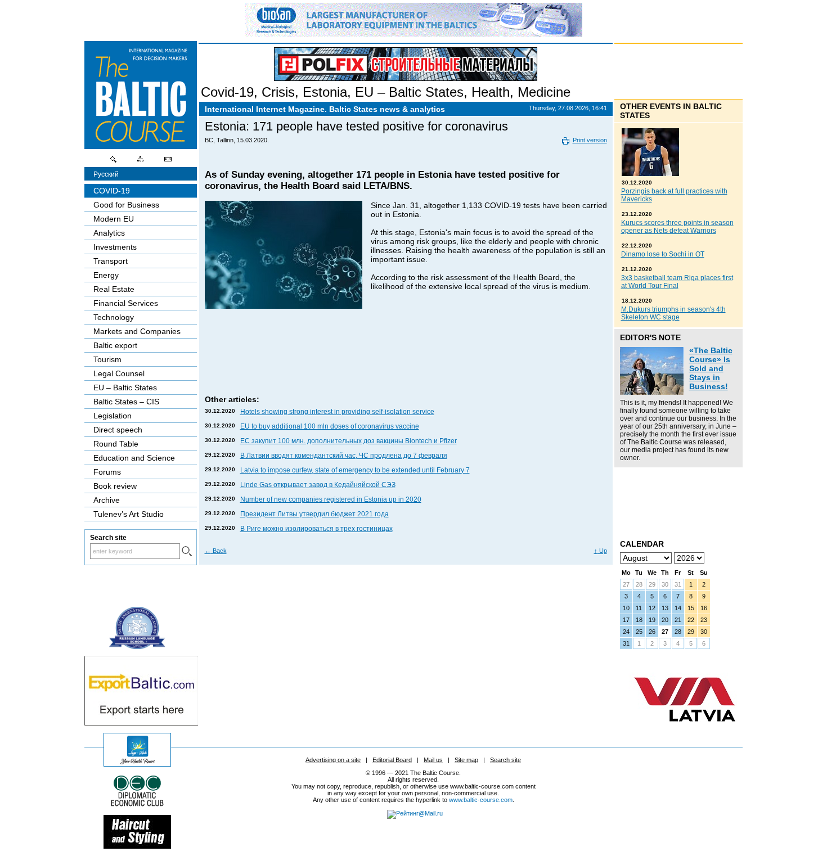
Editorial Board (392, 759)
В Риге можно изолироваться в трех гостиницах (316, 529)
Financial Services (125, 303)
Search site (505, 759)
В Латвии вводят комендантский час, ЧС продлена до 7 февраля (343, 455)
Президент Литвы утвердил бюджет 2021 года (314, 514)
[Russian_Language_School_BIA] (137, 646)
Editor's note (650, 337)
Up (600, 550)
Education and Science (134, 457)
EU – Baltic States (409, 92)
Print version (590, 140)
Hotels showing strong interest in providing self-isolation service (337, 412)
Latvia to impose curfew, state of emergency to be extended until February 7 (355, 470)
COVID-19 (111, 190)
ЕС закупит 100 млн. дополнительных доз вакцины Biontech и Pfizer (348, 441)
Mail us (433, 759)
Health (490, 92)
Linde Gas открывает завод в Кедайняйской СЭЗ (317, 485)
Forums (107, 471)
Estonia (325, 92)
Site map (466, 759)
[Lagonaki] (137, 763)
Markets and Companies (137, 331)
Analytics (109, 232)
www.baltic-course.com (481, 799)
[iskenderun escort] (137, 845)
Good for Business (126, 204)
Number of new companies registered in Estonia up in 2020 (330, 499)
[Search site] (114, 161)
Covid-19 (227, 92)
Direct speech (117, 429)
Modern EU (113, 218)
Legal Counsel (119, 373)
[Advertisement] (406, 359)
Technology (113, 317)
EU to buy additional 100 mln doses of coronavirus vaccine (329, 426)
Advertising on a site (333, 759)
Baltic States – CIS (126, 401)
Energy (106, 275)
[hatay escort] (141, 722)
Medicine (544, 92)
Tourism (107, 359)
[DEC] (137, 804)
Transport (110, 260)
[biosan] (413, 33)
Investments (115, 246)
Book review (115, 485)
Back (216, 550)
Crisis (278, 92)
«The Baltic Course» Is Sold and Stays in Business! (710, 368)
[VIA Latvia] (684, 732)
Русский (106, 174)
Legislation (112, 415)
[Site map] (141, 161)
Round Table (115, 443)
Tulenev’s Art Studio (128, 514)
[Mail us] (168, 161)
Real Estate (113, 289)
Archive (106, 499)
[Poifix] (405, 64)
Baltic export (115, 345)
